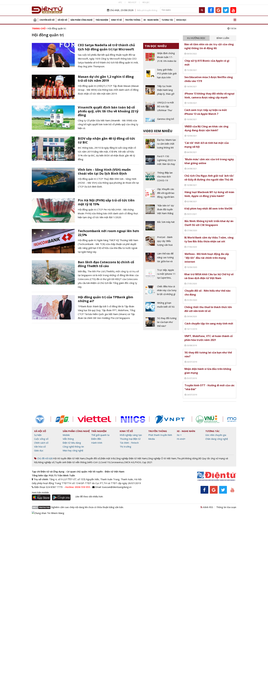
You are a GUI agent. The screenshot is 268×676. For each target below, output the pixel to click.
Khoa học (181, 20)
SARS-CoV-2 (93, 462)
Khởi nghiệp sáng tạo (131, 434)
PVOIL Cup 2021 (143, 462)
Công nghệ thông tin (73, 446)
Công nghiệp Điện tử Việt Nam (131, 458)
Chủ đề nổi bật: (45, 458)
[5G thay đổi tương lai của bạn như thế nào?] (161, 322)
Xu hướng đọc (196, 38)
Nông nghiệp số (46, 462)
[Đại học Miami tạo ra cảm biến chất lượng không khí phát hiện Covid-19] (161, 145)
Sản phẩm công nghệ (81, 20)
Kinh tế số (116, 20)
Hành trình (96, 442)
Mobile (66, 434)
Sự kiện (38, 434)
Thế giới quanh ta (100, 434)
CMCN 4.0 (129, 462)
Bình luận (223, 38)
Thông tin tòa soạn (226, 507)
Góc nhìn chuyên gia (215, 434)
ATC (120, 2)
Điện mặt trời (108, 458)
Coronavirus (116, 462)
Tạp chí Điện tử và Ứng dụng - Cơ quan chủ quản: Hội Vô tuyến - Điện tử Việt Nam (78, 471)
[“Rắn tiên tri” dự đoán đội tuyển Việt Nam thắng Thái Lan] (161, 211)
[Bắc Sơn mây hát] (161, 226)
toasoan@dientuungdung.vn (117, 487)
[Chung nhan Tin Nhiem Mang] (48, 512)
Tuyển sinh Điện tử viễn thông (70, 462)
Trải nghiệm (102, 20)
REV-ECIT (132, 2)
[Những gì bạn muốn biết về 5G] (161, 307)
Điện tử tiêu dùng (72, 442)
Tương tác (167, 20)
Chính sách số (41, 442)
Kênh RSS (207, 507)
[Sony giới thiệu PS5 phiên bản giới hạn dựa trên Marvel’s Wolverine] (161, 75)
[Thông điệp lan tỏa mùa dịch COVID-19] (161, 178)
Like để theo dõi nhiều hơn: (89, 496)
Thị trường (125, 446)
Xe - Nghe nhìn (151, 20)
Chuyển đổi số (47, 20)
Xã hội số (62, 20)
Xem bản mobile (40, 492)
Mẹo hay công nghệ (73, 450)
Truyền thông (132, 20)
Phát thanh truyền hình (160, 434)
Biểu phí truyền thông (147, 10)
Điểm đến (96, 438)
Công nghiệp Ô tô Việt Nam (161, 458)
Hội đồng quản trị (56, 28)
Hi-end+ (181, 438)
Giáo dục (38, 450)
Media (151, 438)
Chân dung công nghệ (216, 438)
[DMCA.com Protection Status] (41, 507)
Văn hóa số (40, 446)
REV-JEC (146, 2)
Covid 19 (105, 462)
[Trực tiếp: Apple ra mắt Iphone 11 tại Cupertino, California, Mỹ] (161, 275)
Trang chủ (35, 20)
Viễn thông (68, 438)
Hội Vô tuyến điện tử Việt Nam (69, 458)
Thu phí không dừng (187, 458)
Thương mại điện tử (130, 438)
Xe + (179, 434)
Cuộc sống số (41, 438)
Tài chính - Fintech (129, 442)
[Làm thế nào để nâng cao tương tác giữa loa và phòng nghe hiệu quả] (161, 259)
